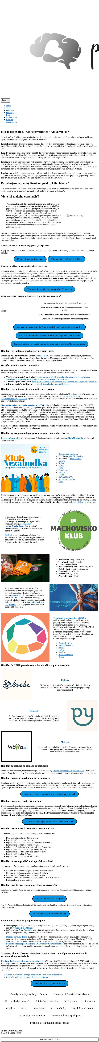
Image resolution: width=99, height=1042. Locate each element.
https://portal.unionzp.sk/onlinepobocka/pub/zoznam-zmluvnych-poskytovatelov (64, 382)
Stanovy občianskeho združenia (71, 994)
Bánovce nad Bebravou (68, 454)
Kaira (19, 1031)
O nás (8, 106)
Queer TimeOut (75, 458)
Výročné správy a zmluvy (31, 1015)
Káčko (8, 535)
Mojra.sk (65, 742)
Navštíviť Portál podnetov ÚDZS (49, 983)
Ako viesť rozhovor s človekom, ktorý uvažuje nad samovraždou (49, 335)
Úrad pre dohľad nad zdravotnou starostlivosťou (22, 961)
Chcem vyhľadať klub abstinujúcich (49, 913)
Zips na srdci (11, 117)
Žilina (61, 482)
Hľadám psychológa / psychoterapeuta (68, 771)
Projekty (10, 1008)
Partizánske (63, 470)
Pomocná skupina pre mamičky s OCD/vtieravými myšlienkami (33, 944)
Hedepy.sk (34, 711)
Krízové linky (58, 1008)
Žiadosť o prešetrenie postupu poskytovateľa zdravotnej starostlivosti (34, 975)
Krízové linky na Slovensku (30, 259)
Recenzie (90, 1001)
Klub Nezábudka (75, 438)
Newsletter (38, 1008)
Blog (8, 115)
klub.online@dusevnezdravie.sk (82, 502)
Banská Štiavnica (66, 645)
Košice (61, 463)
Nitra (61, 468)
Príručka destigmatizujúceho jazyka (49, 1022)
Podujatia (10, 110)
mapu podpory (42, 356)
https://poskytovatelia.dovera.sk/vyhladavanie (51, 384)
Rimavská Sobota (66, 655)
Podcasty (10, 113)
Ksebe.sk (65, 680)
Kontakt (9, 119)
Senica (61, 475)
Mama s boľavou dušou (16, 937)
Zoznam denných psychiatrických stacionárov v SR (50, 821)
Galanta (62, 461)
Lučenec (62, 650)
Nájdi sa (16, 595)
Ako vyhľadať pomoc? (16, 1001)
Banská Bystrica (65, 643)
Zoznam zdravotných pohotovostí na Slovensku (49, 289)
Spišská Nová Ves (66, 477)
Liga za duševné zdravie (11, 438)
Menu (5, 100)
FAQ (23, 1008)
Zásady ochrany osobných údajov (28, 994)
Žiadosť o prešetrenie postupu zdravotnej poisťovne (27, 977)
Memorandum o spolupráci (67, 1015)
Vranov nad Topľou (67, 479)
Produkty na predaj (83, 1008)
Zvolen (61, 657)
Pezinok (62, 472)
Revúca (62, 652)
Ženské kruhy (30, 930)
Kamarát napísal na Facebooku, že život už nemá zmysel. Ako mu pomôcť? (49, 344)
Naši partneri (71, 1001)
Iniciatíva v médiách (47, 1001)
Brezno (61, 648)
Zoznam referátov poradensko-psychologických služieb (49, 794)
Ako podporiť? (12, 122)
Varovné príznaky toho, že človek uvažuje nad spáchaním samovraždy (49, 327)
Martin (61, 465)
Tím (8, 108)
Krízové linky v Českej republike (66, 259)
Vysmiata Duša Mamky (22, 928)
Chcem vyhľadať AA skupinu (49, 898)
